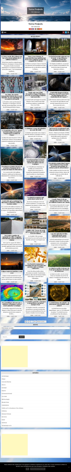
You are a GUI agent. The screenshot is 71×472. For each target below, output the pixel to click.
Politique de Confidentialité (37, 468)
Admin (8, 73)
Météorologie (59, 114)
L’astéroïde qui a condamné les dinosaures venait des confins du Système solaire (11, 202)
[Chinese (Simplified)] (30, 29)
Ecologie (63, 254)
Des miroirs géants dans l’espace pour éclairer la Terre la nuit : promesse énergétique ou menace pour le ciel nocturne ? (59, 165)
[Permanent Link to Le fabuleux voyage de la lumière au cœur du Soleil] (35, 119)
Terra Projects (35, 9)
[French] (34, 29)
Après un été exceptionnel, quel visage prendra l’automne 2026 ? (59, 129)
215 (35, 321)
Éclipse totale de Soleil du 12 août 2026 (11, 272)
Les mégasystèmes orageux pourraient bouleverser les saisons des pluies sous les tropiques (35, 162)
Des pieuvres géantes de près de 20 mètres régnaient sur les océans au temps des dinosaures (12, 168)
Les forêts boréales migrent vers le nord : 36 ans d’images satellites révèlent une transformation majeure (59, 59)
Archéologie (9, 152)
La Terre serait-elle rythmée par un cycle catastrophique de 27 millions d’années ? (11, 58)
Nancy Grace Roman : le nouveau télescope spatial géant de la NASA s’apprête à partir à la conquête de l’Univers (35, 59)
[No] (69, 467)
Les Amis (4, 396)
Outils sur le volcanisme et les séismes (12, 408)
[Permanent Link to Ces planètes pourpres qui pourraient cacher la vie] (35, 187)
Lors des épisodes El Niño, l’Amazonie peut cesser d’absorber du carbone (59, 235)
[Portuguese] (39, 29)
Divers (17, 152)
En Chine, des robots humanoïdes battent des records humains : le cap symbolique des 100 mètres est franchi (11, 97)
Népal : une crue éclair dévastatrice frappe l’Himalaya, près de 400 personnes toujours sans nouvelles (35, 94)
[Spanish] (41, 29)
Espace (36, 42)
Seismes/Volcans (36, 80)
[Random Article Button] (63, 32)
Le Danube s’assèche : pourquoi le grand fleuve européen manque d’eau (35, 303)
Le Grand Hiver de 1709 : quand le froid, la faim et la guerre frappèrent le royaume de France (12, 133)
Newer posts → (41, 321)
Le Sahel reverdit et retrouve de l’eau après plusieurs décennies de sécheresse (59, 269)
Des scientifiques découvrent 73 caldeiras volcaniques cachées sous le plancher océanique (12, 304)
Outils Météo (5, 405)
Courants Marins (6, 382)
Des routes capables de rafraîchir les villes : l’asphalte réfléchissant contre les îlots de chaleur (12, 238)
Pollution (58, 149)
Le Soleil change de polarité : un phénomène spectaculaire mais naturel (59, 304)
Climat (60, 42)
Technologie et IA (12, 81)
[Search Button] (68, 32)
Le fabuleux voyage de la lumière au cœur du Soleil (35, 129)
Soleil (36, 114)
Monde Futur (5, 402)
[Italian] (37, 29)
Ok (27, 468)
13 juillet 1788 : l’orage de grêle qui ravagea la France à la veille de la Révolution (36, 231)
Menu (5, 32)
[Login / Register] (66, 32)
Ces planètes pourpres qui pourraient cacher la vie (35, 198)
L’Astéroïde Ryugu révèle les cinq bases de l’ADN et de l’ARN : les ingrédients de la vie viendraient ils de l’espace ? (59, 94)
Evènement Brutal (12, 42)
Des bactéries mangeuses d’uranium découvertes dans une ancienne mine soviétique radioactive (35, 266)
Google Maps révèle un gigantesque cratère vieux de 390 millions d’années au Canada (59, 200)
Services (4, 416)
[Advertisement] (15, 356)
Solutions (67, 149)
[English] (32, 29)
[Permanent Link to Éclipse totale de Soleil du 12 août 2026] (12, 262)
